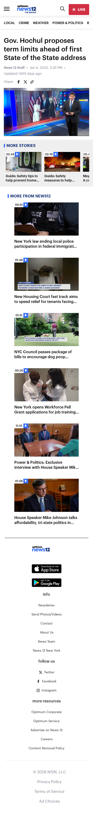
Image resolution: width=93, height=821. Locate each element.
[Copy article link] (32, 82)
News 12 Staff (14, 68)
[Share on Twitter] (25, 82)
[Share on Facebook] (19, 82)
